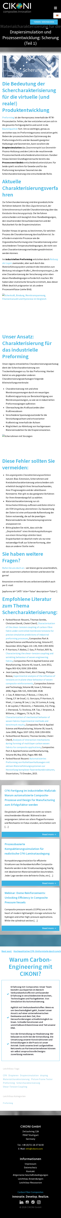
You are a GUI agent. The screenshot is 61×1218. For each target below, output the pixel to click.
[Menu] (55, 8)
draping (44, 1075)
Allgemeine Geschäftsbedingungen (30, 1174)
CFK (5, 1075)
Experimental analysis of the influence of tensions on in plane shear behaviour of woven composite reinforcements (30, 679)
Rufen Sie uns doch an (13, 567)
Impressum (30, 1163)
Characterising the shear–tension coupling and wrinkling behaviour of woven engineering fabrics (29, 657)
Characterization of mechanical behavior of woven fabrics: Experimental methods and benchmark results (28, 721)
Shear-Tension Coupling (15, 1086)
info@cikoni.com (34, 1148)
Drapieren (13, 1075)
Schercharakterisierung (28, 1082)
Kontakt (30, 1171)
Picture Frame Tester (42, 1079)
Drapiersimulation (29, 1075)
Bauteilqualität (10, 128)
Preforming (8, 117)
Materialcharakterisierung (16, 1079)
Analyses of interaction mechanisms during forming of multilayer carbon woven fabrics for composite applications (28, 743)
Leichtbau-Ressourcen (30, 1182)
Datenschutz (30, 1167)
